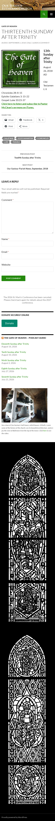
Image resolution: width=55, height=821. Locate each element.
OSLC (29, 43)
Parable (16, 142)
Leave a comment (41, 43)
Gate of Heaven (9, 26)
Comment (7, 199)
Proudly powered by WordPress (14, 817)
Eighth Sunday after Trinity (14, 368)
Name (5, 239)
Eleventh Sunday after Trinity (15, 343)
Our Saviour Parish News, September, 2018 (27, 167)
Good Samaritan (25, 138)
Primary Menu (51, 14)
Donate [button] (9, 323)
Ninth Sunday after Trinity (14, 360)
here (45, 430)
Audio (5, 43)
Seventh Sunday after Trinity (15, 376)
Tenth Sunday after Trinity (14, 352)
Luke (6, 142)
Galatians (8, 138)
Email (5, 251)
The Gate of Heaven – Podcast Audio (25, 338)
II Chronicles (43, 138)
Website (6, 264)
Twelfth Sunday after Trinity (27, 156)
